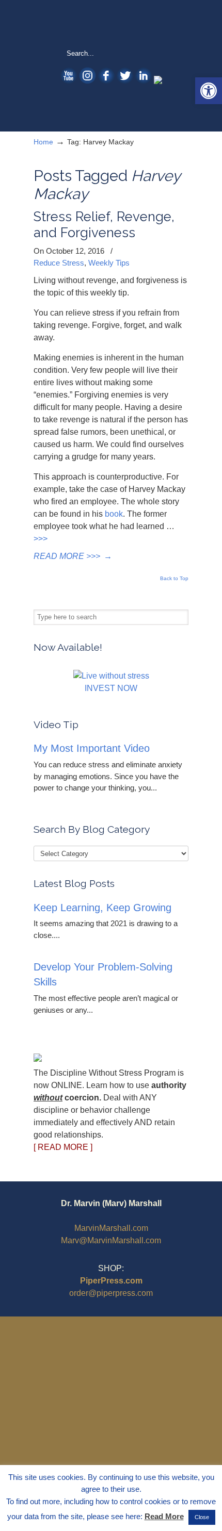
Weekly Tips (109, 262)
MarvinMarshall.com (111, 1228)
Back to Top (174, 578)
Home (43, 142)
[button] (208, 90)
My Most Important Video (92, 748)
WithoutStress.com (111, 23)
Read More (164, 1516)
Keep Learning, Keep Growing (102, 907)
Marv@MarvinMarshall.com (111, 1240)
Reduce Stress (59, 262)
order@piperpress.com (111, 1293)
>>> (40, 538)
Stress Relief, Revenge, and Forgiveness (104, 224)
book (114, 513)
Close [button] (202, 1517)
